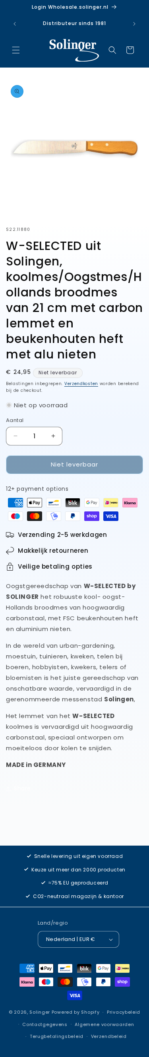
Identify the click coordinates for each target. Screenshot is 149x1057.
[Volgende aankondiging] (134, 24)
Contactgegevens (45, 1024)
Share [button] (22, 788)
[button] (16, 50)
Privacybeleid (123, 1012)
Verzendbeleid (109, 1036)
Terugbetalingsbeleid (56, 1036)
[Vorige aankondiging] (14, 24)
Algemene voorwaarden (104, 1024)
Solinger (39, 1012)
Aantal (14, 420)
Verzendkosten (81, 384)
